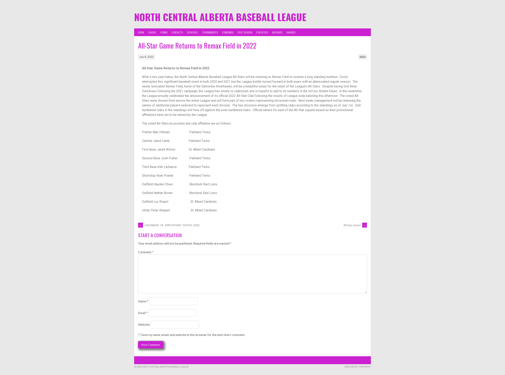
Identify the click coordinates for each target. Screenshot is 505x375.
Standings (228, 32)
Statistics (262, 32)
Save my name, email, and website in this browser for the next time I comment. (193, 335)
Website (144, 324)
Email (143, 313)
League (152, 32)
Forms (163, 32)
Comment (145, 252)
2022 (362, 56)
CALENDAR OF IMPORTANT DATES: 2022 (169, 225)
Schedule (192, 32)
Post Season (245, 32)
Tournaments (210, 32)
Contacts (177, 32)
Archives (277, 32)
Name (143, 301)
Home (141, 32)
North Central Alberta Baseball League (220, 17)
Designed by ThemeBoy (357, 366)
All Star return (354, 225)
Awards (291, 32)
